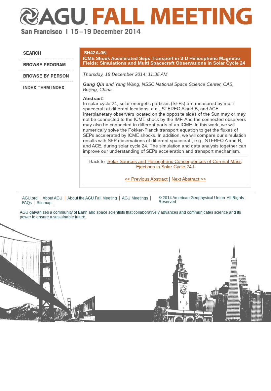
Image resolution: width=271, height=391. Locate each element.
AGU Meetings (135, 198)
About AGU (52, 198)
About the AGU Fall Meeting (92, 198)
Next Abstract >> (189, 179)
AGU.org (30, 198)
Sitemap (44, 202)
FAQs (27, 202)
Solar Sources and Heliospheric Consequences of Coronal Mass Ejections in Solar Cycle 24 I (174, 164)
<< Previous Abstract (146, 179)
